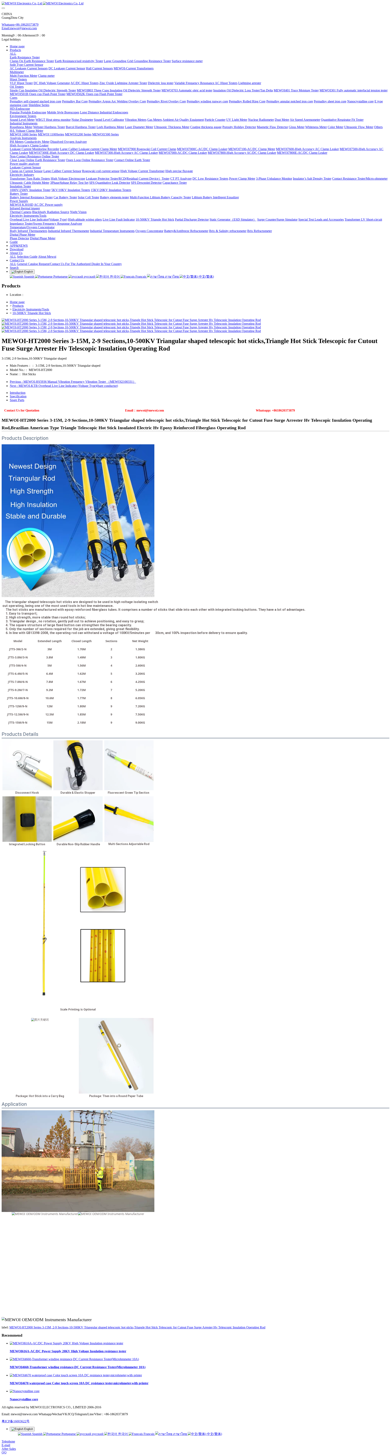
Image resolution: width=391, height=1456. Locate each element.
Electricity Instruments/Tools (30, 309)
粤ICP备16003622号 (16, 1421)
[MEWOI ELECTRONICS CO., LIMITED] (195, 3)
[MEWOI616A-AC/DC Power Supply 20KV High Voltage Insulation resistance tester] (66, 1343)
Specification (18, 396)
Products (18, 305)
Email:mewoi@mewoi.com (19, 28)
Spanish (29, 276)
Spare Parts (17, 400)
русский (89, 276)
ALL (13, 53)
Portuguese (60, 276)
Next (64, 385)
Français (141, 276)
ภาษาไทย (172, 276)
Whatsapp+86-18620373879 (20, 24)
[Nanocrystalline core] (25, 1391)
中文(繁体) (206, 276)
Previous (73, 381)
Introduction (17, 392)
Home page (17, 46)
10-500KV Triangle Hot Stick (31, 313)
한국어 (115, 276)
